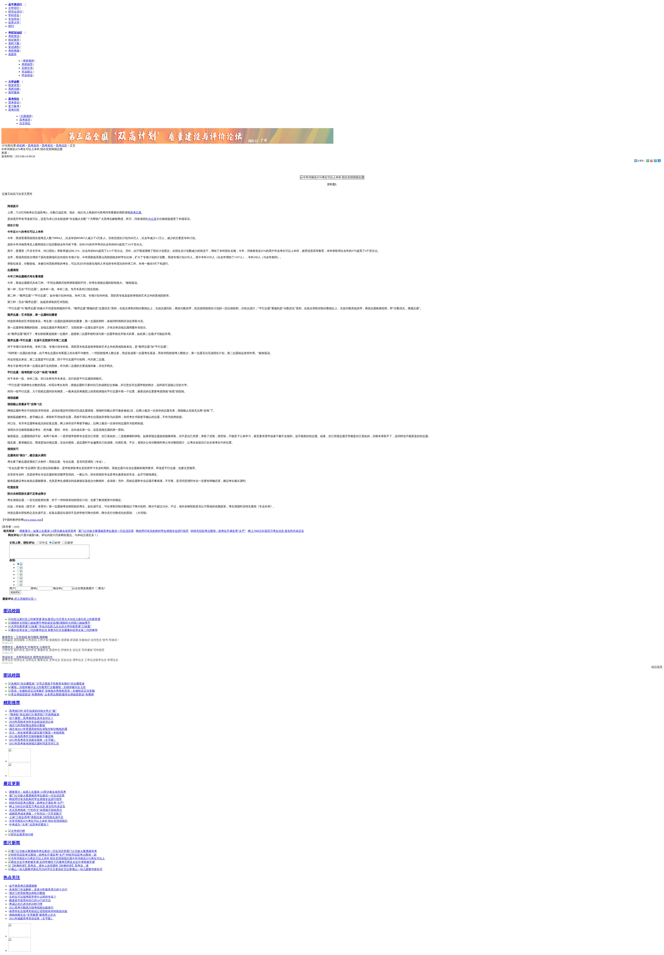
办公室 (152, 218)
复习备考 (13, 106)
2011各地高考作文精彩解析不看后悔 (31, 736)
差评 (70, 542)
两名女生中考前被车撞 (81, 862)
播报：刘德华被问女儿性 (70, 687)
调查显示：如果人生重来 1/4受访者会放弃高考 (47, 530)
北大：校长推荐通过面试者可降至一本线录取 (36, 732)
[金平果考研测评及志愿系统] (19, 761)
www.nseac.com (33, 519)
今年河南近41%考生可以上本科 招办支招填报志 (38, 820)
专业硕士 (27, 71)
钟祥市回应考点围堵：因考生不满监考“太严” (218, 530)
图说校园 (11, 611)
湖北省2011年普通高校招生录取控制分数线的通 (38, 729)
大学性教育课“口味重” (77, 626)
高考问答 (13, 109)
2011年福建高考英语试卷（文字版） (31, 918)
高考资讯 (13, 102)
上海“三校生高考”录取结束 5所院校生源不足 (36, 817)
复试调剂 (13, 47)
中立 (45, 542)
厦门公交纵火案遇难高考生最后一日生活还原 (106, 530)
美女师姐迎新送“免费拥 (79, 694)
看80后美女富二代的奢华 (82, 630)
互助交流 (27, 67)
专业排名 (13, 18)
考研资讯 (13, 36)
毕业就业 (27, 75)
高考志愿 (135, 212)
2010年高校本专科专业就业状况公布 (31, 721)
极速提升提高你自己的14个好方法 (30, 900)
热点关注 (11, 877)
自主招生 (24, 123)
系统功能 (13, 88)
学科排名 (13, 15)
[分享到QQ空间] (647, 160)
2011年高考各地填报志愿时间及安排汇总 (34, 743)
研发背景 (13, 85)
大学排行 (13, 8)
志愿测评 (26, 116)
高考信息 (61, 145)
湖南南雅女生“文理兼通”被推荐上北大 (32, 914)
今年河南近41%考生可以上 (88, 858)
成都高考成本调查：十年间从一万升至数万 (35, 813)
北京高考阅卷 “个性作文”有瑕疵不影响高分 (35, 810)
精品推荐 (656, 666)
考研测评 (28, 60)
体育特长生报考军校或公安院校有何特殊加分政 (38, 911)
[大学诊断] (19, 950)
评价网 (21, 145)
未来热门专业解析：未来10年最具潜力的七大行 (38, 889)
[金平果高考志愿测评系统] (19, 775)
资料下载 (13, 43)
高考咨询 (33, 145)
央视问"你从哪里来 (73, 683)
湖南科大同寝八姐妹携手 (75, 622)
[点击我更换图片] (83, 588)
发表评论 (15, 592)
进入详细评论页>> (25, 598)
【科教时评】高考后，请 (73, 865)
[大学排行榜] (16, 830)
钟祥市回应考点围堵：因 (81, 854)
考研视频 (13, 50)
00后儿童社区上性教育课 (85, 619)
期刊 (11, 26)
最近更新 (11, 783)
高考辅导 (24, 119)
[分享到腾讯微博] (655, 160)
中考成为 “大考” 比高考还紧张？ (29, 824)
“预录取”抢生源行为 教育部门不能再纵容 (34, 714)
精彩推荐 (11, 702)
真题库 (12, 54)
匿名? (101, 588)
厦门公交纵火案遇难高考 (81, 851)
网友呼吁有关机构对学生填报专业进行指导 (162, 530)
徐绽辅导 (13, 39)
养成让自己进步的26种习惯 (25, 904)
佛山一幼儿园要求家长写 (87, 869)
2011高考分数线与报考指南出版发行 (31, 907)
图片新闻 (11, 843)
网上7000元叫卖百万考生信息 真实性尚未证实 (276, 530)
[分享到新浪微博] (651, 160)
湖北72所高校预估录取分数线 (27, 725)
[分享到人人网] (659, 160)
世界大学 (13, 22)
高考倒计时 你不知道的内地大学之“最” (33, 710)
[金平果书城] (19, 936)
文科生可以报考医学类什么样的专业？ (32, 896)
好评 (57, 542)
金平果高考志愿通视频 (23, 885)
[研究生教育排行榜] (20, 834)
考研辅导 (27, 64)
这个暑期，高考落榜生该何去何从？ (31, 718)
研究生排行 (15, 11)
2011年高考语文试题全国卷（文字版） (32, 739)
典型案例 (13, 92)
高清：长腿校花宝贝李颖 (79, 690)
